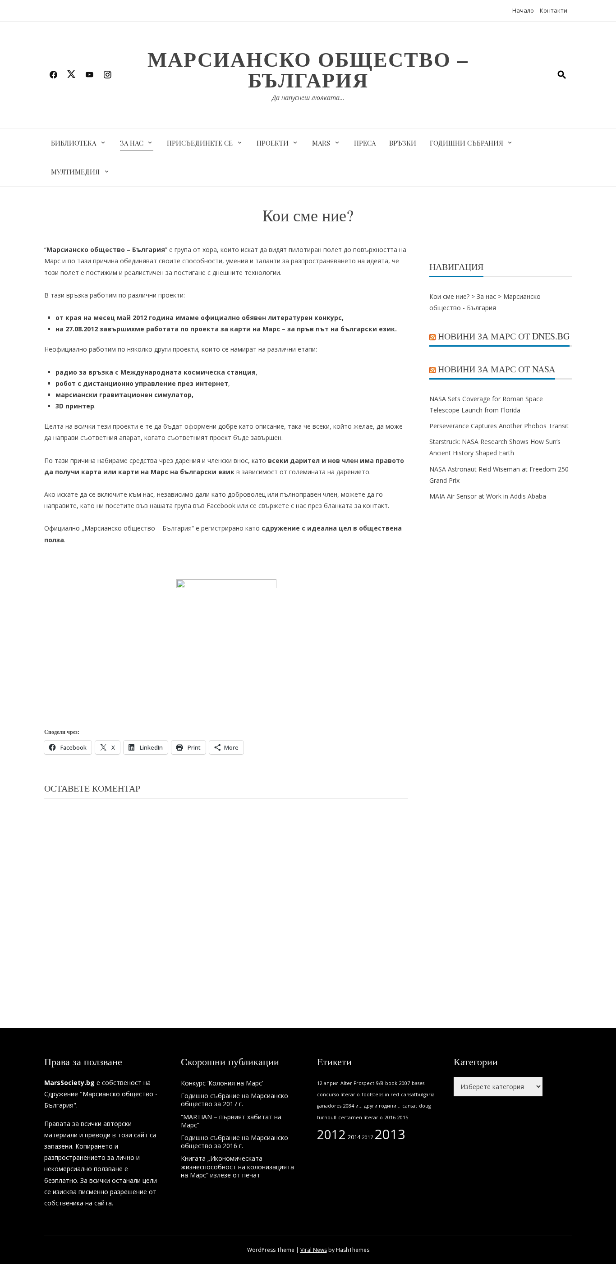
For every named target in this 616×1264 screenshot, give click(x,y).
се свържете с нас (278, 505)
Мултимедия (75, 171)
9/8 (379, 1083)
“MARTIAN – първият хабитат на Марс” (231, 1121)
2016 (390, 1117)
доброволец (247, 494)
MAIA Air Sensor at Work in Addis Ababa (487, 496)
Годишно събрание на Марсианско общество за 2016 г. (234, 1141)
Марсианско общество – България (308, 69)
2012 (331, 1134)
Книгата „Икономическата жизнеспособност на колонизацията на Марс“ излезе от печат (237, 1166)
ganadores (329, 1106)
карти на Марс (255, 329)
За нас (131, 142)
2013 (390, 1134)
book (391, 1083)
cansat (409, 1106)
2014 (354, 1137)
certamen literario (360, 1117)
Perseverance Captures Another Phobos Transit (499, 425)
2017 (367, 1137)
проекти (171, 295)
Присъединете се (200, 142)
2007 (404, 1083)
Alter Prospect (357, 1083)
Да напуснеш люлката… (308, 97)
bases (418, 1083)
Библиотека (73, 142)
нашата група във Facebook (192, 505)
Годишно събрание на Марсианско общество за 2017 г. (234, 1099)
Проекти (273, 142)
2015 (402, 1117)
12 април (328, 1083)
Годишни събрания (466, 142)
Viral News (313, 1250)
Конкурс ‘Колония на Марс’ (222, 1083)
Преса (365, 142)
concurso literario (338, 1094)
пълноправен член (308, 494)
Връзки (402, 142)
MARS (321, 142)
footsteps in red (380, 1094)
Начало (523, 10)
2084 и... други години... (371, 1106)
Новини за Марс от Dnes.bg (504, 336)
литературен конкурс (305, 317)
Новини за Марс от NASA (496, 369)
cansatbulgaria (418, 1094)
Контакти (553, 10)
